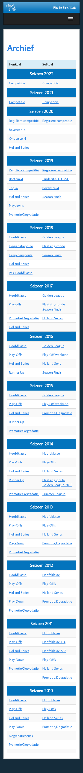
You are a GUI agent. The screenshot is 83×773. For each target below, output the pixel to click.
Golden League (53, 237)
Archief (20, 47)
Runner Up (16, 372)
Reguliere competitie (24, 120)
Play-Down (16, 543)
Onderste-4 (17, 138)
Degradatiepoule (21, 246)
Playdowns (16, 205)
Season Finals (52, 196)
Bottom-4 (16, 179)
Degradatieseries (21, 735)
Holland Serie (51, 363)
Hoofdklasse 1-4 (53, 642)
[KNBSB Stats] (41, 7)
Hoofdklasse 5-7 (54, 651)
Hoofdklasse (18, 237)
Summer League (53, 494)
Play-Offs (15, 354)
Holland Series (19, 147)
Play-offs (15, 304)
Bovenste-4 (17, 129)
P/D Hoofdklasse (21, 273)
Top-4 (13, 188)
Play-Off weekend (55, 354)
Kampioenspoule (21, 255)
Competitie (17, 83)
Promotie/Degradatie (24, 214)
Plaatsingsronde (53, 246)
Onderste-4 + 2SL (55, 179)
